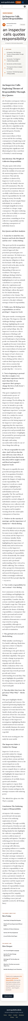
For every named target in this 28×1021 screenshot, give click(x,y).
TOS (17, 1017)
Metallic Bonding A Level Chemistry (13, 969)
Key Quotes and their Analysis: (14, 64)
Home (5, 1015)
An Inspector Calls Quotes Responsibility (14, 978)
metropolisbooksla (7, 2)
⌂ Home (18, 2)
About (10, 1015)
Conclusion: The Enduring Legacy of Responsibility (15, 72)
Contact (15, 1015)
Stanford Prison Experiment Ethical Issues (13, 924)
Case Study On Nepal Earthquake (12, 920)
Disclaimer (21, 1015)
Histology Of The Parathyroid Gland (11, 959)
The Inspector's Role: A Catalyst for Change (14, 67)
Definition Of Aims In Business (11, 929)
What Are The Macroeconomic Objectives (12, 964)
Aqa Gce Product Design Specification (10, 954)
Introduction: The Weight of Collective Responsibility (13, 60)
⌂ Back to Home (8, 996)
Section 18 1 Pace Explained (11, 932)
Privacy (12, 1017)
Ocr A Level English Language (11, 950)
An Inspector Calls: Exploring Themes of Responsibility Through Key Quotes (15, 54)
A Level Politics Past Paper (10, 936)
